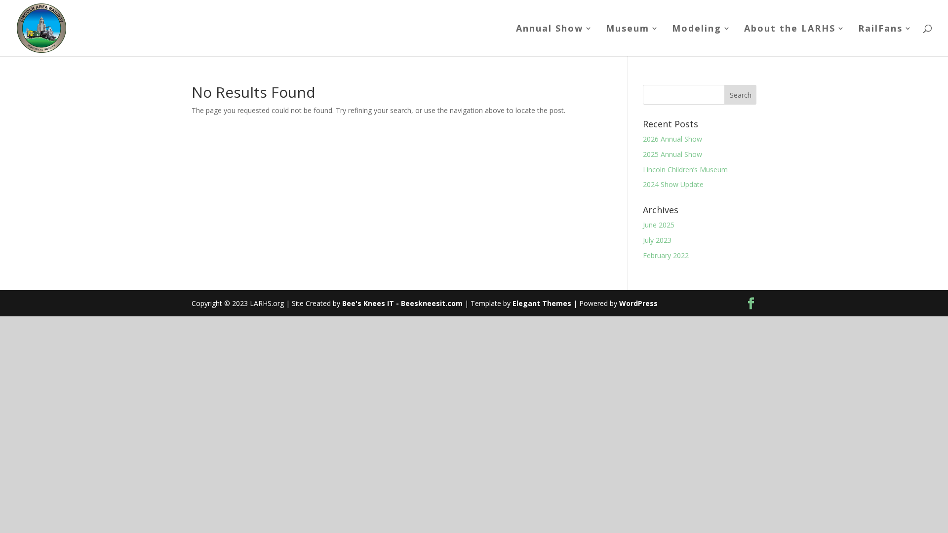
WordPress (638, 303)
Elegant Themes (542, 303)
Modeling (696, 29)
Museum (627, 29)
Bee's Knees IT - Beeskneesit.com (402, 303)
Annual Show (549, 29)
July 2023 (657, 240)
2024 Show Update (673, 184)
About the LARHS (789, 29)
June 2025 (658, 224)
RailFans (880, 29)
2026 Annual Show (672, 139)
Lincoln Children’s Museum (685, 169)
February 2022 (666, 255)
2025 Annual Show (672, 154)
